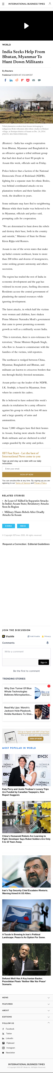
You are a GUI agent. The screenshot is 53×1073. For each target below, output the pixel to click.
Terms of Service (22, 483)
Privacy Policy (40, 483)
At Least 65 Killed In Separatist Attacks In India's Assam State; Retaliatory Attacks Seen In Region (25, 504)
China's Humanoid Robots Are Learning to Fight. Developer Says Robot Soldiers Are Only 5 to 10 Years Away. (26, 839)
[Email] (33, 80)
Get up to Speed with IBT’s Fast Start (33, 732)
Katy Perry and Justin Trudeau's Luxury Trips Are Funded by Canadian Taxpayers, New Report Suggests (25, 792)
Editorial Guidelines (39, 544)
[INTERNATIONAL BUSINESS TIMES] (27, 4)
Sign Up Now (36, 739)
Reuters (9, 71)
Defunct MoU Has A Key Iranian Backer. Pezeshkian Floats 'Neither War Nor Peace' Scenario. (24, 981)
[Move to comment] (39, 80)
